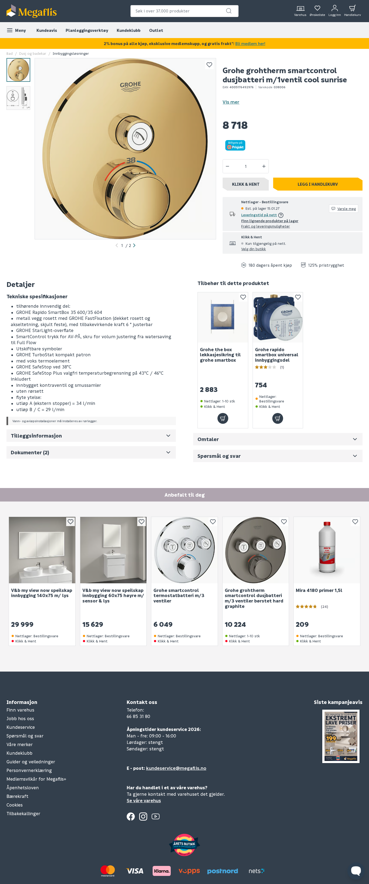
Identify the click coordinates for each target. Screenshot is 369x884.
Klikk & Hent (246, 184)
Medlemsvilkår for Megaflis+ (36, 779)
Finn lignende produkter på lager (269, 220)
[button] (228, 10)
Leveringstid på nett (259, 214)
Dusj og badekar (32, 53)
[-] (227, 166)
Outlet (156, 30)
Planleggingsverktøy (87, 30)
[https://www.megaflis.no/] (31, 11)
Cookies (14, 805)
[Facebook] (131, 816)
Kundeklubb (128, 30)
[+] (264, 166)
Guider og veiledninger (30, 761)
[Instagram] (143, 816)
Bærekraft (17, 796)
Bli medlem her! (250, 43)
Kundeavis (46, 30)
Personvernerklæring (29, 770)
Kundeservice (20, 727)
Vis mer (231, 102)
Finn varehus (20, 710)
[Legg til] (222, 418)
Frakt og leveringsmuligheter (265, 226)
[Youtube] (156, 816)
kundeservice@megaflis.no (176, 768)
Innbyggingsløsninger (71, 53)
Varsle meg (346, 208)
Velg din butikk (253, 248)
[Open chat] (356, 871)
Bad (9, 53)
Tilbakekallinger (23, 813)
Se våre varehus (144, 800)
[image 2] (18, 98)
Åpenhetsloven (22, 787)
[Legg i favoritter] (209, 64)
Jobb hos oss (20, 718)
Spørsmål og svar (24, 736)
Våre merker (19, 744)
